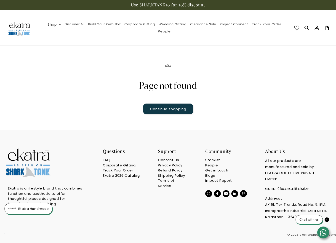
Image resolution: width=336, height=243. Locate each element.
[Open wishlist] (297, 28)
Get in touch (216, 170)
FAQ (106, 160)
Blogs (210, 175)
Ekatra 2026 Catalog (121, 175)
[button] (54, 24)
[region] (168, 5)
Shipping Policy (171, 175)
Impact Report (218, 180)
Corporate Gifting (119, 165)
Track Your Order (118, 170)
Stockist (212, 160)
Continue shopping (168, 109)
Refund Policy (170, 170)
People (211, 165)
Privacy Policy (170, 165)
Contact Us (168, 160)
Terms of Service (166, 183)
